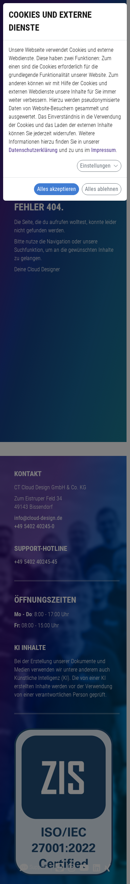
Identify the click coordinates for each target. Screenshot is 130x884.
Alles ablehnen (101, 189)
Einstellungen (95, 165)
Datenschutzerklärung (33, 150)
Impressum (103, 150)
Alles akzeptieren (56, 189)
